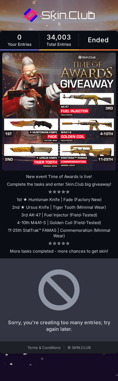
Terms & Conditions (44, 347)
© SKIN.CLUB (79, 347)
